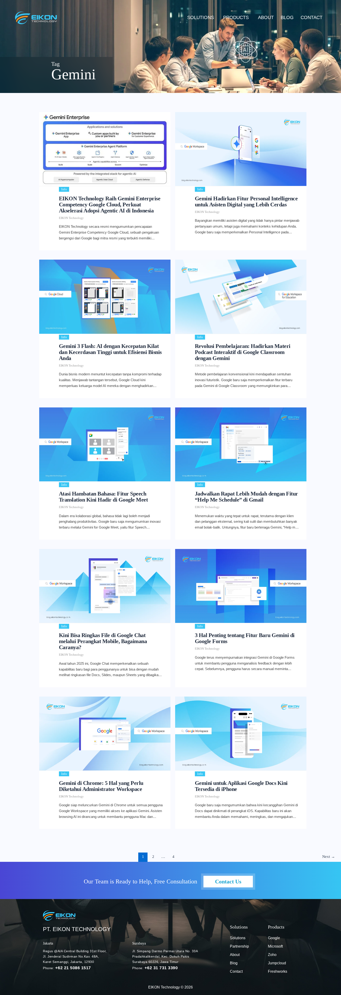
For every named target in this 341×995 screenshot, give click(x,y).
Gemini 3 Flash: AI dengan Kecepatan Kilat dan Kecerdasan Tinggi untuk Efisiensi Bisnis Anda (110, 352)
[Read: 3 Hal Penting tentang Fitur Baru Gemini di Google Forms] (240, 586)
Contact (311, 17)
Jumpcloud (277, 963)
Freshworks (277, 971)
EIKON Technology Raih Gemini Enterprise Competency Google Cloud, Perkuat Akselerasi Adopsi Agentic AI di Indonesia (110, 204)
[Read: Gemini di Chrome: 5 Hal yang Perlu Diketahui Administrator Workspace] (104, 733)
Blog (234, 963)
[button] (202, 17)
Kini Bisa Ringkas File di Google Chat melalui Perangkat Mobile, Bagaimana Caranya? (103, 641)
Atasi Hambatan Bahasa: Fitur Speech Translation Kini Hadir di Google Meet (103, 497)
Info (64, 189)
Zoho (272, 955)
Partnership (239, 946)
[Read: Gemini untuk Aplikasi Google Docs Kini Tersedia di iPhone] (240, 733)
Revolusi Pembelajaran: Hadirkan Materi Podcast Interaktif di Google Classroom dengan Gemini (242, 352)
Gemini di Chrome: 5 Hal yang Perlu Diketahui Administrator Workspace (101, 786)
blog (287, 17)
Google (274, 938)
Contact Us (228, 882)
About (266, 17)
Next (328, 856)
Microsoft (275, 946)
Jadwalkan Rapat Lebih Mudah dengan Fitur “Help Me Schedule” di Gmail (246, 497)
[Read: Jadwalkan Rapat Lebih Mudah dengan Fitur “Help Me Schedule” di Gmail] (240, 444)
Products (236, 17)
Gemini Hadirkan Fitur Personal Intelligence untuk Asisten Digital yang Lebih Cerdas (246, 201)
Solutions (200, 17)
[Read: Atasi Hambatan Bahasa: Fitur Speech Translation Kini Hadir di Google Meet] (104, 444)
